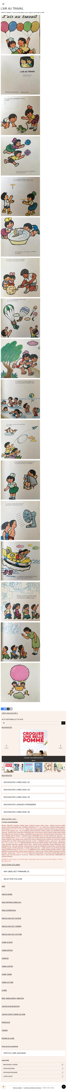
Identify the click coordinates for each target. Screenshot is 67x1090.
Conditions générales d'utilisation (32, 1088)
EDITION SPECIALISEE (33, 1068)
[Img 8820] (20, 682)
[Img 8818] (20, 601)
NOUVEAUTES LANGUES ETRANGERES (20, 805)
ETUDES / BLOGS (33, 1076)
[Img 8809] (20, 237)
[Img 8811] (20, 318)
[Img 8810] (20, 277)
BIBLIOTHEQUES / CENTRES (33, 1064)
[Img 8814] (20, 439)
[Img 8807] (20, 156)
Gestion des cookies (48, 1088)
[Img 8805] (20, 75)
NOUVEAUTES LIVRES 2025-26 (17, 812)
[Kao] (6, 839)
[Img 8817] (20, 561)
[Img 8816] (20, 520)
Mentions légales (17, 1088)
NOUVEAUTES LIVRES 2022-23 (17, 782)
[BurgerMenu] (3, 4)
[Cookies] (3, 1086)
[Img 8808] (20, 196)
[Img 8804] (20, 34)
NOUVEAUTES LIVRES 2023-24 (17, 790)
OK (63, 723)
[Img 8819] (20, 642)
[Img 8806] (20, 115)
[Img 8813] (20, 399)
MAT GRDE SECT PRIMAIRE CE (16, 872)
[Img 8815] (20, 480)
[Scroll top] (64, 1087)
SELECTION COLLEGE (13, 879)
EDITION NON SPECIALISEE (33, 1072)
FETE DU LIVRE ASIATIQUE (15, 1053)
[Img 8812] (20, 358)
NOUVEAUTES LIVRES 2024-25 (17, 797)
